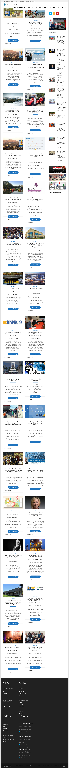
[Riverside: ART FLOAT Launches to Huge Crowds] (13, 187)
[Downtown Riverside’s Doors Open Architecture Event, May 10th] (13, 367)
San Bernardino (22, 693)
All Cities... (21, 713)
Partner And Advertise (41, 765)
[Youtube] (61, 4)
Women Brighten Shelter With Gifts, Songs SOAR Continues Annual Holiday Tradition (13, 470)
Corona (21, 704)
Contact (63, 766)
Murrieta (21, 711)
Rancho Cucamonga (23, 700)
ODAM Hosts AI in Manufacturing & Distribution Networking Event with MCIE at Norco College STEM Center (61, 104)
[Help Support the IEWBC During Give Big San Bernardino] (35, 637)
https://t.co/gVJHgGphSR (25, 751)
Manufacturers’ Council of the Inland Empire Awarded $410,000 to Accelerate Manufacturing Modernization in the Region (61, 128)
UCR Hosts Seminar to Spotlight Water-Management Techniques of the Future (35, 470)
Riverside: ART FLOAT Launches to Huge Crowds (13, 198)
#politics (28, 728)
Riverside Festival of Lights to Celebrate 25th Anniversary (13, 649)
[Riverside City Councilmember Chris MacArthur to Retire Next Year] (13, 13)
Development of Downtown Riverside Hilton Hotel (35, 289)
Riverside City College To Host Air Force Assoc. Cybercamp (35, 379)
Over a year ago (24, 731)
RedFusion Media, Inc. (14, 765)
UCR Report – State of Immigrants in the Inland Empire (35, 423)
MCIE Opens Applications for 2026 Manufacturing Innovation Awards (61, 80)
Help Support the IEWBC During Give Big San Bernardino (35, 649)
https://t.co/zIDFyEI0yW (25, 726)
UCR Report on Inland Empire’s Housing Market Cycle (35, 155)
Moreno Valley (22, 698)
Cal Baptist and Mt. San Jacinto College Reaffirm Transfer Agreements (35, 334)
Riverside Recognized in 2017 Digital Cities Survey (13, 513)
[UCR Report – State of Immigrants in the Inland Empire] (35, 411)
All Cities (22, 689)
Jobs (35, 510)
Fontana (21, 695)
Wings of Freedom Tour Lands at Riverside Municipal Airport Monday (13, 423)
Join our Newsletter (20, 1)
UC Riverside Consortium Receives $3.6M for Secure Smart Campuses (13, 334)
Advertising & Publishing (30, 1)
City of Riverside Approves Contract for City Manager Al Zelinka (13, 66)
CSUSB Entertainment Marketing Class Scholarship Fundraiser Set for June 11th (35, 66)
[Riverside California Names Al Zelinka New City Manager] (13, 143)
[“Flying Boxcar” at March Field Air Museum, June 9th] (13, 99)
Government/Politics (8, 735)
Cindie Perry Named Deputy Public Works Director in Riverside (35, 514)
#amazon (21, 754)
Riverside (21, 691)
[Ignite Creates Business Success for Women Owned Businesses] (35, 187)
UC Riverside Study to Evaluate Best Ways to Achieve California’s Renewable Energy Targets (35, 557)
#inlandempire (22, 728)
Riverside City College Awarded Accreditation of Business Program (13, 245)
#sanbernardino (28, 754)
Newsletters (6, 695)
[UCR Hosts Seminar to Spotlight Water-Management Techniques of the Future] (35, 458)
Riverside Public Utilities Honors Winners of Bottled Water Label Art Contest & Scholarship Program (35, 600)
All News (5, 728)
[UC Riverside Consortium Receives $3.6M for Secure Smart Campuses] (13, 322)
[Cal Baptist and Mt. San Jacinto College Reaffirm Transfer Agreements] (35, 322)
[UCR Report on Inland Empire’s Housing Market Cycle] (35, 143)
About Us (5, 691)
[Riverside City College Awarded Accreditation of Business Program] (13, 233)
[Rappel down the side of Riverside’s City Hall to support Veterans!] (35, 13)
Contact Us (5, 693)
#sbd (20, 755)
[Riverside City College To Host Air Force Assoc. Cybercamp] (35, 367)
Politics (13, 20)
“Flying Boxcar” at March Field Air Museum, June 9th (13, 110)
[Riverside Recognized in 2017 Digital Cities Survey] (13, 502)
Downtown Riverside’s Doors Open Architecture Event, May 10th (13, 379)
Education (35, 62)
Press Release (8, 43)
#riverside (21, 742)
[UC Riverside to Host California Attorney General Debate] (13, 278)
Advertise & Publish (7, 698)
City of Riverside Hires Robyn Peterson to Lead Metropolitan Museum (13, 557)
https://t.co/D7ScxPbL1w (25, 739)
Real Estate (6, 741)
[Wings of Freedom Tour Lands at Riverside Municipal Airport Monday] (13, 411)
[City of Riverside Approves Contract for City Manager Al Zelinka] (13, 54)
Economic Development (8, 739)
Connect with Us (50, 765)
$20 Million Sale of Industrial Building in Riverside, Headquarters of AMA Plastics (35, 245)
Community (35, 20)
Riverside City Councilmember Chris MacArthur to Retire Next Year (13, 24)
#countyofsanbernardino (25, 729)
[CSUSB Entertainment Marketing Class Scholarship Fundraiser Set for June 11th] (35, 54)
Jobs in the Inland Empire (60, 765)
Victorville (21, 706)
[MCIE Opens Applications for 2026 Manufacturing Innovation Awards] (52, 79)
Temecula (21, 709)
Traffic (4, 744)
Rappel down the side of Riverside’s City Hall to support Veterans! (35, 24)
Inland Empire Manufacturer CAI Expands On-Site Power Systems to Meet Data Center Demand (61, 92)
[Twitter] (58, 4)
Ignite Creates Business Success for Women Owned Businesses (35, 199)
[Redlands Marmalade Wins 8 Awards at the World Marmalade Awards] (52, 114)
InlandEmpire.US (8, 689)
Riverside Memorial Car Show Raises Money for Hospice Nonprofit (35, 111)
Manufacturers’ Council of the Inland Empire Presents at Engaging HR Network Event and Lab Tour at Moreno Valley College (61, 142)
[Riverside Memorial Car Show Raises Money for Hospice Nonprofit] (35, 99)
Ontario (21, 702)
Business (13, 152)
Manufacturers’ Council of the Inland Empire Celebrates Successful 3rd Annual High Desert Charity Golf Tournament (61, 41)
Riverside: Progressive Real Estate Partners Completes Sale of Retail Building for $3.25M (13, 602)
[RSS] (60, 4)
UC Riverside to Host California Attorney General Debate (13, 290)
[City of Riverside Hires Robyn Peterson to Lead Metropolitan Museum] (13, 545)
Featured (5, 737)
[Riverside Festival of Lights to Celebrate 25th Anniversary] (13, 637)
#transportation (26, 755)
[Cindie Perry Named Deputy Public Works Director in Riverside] (35, 502)
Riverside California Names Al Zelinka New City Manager (13, 154)
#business (28, 741)
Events (4, 733)
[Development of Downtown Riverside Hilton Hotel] (35, 278)
